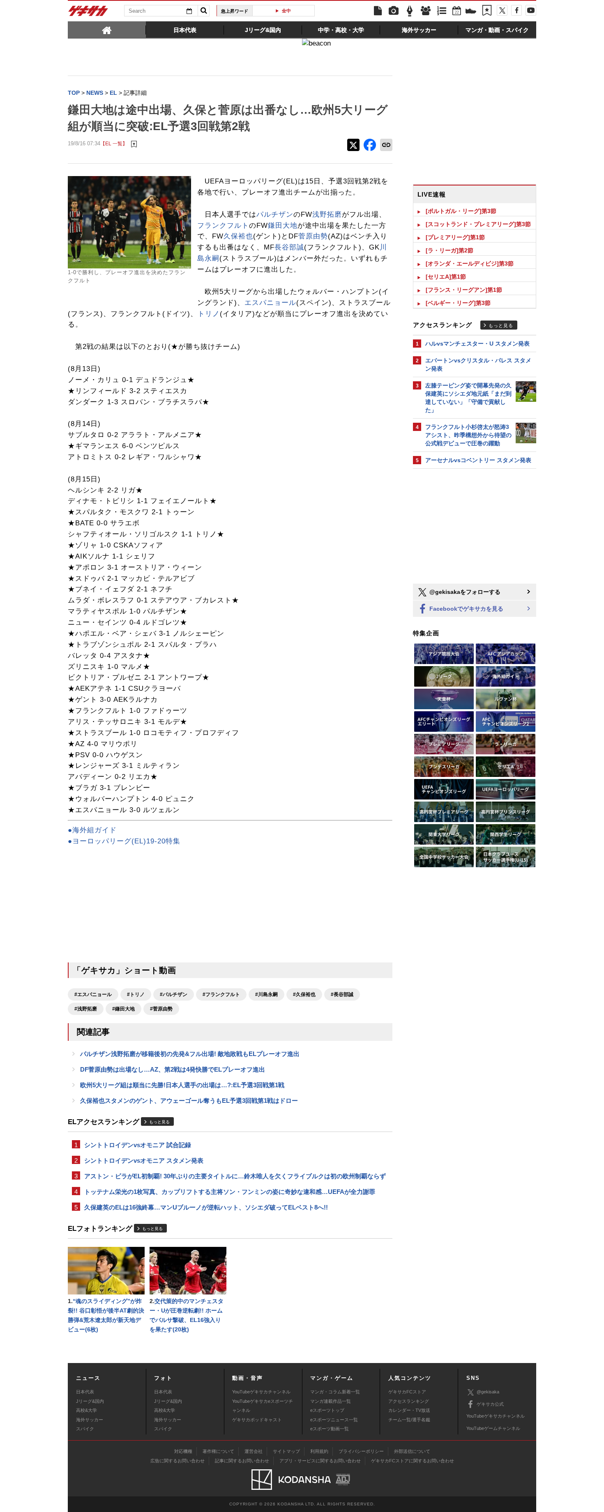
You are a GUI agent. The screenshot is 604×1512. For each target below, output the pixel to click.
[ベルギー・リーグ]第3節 (458, 303)
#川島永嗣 (266, 994)
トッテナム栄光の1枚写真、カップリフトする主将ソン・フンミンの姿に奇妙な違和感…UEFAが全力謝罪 (229, 1191)
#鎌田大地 (123, 1009)
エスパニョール (270, 303)
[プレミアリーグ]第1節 (455, 237)
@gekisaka (488, 1391)
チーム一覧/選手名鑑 (409, 1419)
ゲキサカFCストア (407, 1391)
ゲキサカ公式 (490, 1404)
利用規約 (319, 1451)
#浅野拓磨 (85, 1009)
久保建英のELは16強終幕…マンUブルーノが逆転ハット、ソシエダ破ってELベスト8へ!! (206, 1207)
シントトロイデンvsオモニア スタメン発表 (143, 1160)
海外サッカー (89, 1419)
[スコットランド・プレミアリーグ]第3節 (478, 224)
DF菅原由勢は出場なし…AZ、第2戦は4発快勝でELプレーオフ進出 (172, 1069)
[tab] (107, 29)
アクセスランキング (408, 1401)
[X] (502, 10)
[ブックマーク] (487, 11)
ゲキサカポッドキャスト (257, 1419)
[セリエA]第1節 (446, 276)
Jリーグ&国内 (90, 1401)
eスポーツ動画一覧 (329, 1428)
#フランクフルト (221, 994)
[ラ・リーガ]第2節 (449, 250)
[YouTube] (531, 10)
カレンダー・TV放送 (409, 1410)
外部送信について (412, 1451)
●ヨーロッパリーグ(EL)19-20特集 (124, 841)
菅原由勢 (313, 236)
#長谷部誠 (342, 994)
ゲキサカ (88, 13)
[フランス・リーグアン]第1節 (464, 289)
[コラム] (409, 11)
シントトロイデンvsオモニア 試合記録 (137, 1144)
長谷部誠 (289, 247)
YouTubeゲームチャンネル (493, 1428)
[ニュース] (377, 11)
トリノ (209, 314)
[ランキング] (442, 11)
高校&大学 (86, 1410)
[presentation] (107, 29)
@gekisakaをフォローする (464, 592)
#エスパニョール (93, 994)
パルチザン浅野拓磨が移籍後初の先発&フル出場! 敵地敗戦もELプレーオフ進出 (190, 1053)
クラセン (287, 10)
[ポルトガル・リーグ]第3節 (461, 211)
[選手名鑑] (426, 11)
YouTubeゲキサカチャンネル (261, 1391)
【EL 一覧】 (113, 143)
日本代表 (85, 1391)
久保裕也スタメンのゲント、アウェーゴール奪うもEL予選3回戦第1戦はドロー (189, 1100)
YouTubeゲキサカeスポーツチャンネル (262, 1406)
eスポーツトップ (327, 1410)
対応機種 (183, 1451)
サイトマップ (286, 1451)
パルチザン (274, 214)
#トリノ (136, 994)
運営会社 (253, 1451)
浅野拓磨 (327, 214)
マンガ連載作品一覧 (330, 1401)
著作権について (218, 1451)
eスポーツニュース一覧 (334, 1419)
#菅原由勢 (161, 1009)
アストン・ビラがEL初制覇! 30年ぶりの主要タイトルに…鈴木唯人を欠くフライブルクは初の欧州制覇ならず (235, 1176)
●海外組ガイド (92, 830)
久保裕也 (238, 236)
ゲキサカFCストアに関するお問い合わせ (412, 1460)
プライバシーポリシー (361, 1451)
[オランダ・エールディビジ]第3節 (470, 263)
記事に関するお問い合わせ (242, 1460)
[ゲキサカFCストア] (471, 12)
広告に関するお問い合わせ (177, 1460)
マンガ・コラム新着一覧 (335, 1391)
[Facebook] (516, 10)
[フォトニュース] (393, 11)
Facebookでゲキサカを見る (465, 608)
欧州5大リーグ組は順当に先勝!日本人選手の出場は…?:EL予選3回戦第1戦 (182, 1084)
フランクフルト (223, 225)
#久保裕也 (304, 994)
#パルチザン (173, 994)
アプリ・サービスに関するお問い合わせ (320, 1460)
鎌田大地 (282, 225)
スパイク (85, 1428)
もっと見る (159, 1122)
